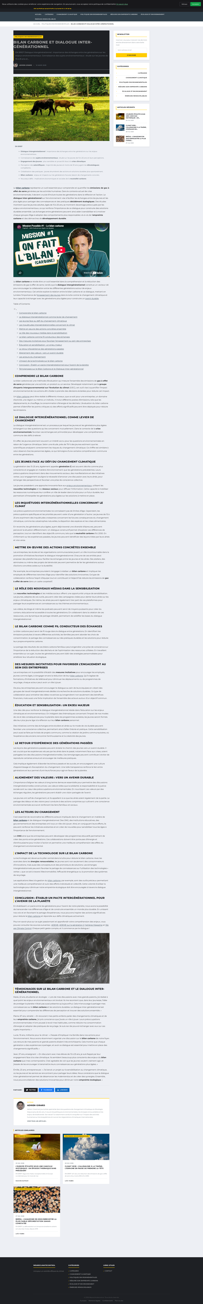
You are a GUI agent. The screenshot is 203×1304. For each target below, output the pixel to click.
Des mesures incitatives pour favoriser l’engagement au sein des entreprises (55, 341)
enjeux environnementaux (79, 485)
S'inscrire (131, 55)
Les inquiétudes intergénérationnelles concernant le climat (47, 325)
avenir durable (92, 298)
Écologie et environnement (152, 14)
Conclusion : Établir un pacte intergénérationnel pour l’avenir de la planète (54, 365)
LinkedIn (64, 1090)
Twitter (32, 1090)
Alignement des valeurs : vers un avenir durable (41, 353)
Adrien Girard (36, 1105)
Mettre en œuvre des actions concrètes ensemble (42, 329)
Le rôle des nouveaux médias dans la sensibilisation (43, 333)
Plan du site (119, 1301)
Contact (108, 1271)
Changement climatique (67, 14)
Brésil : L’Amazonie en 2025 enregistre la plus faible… (136, 138)
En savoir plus (122, 4)
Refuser (184, 4)
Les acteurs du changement (32, 357)
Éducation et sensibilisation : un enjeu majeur (40, 345)
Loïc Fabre (69, 1181)
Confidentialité (107, 1301)
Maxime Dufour (22, 1181)
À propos (83, 1301)
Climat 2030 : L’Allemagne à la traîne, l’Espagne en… (136, 127)
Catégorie (49, 14)
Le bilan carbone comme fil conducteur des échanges (44, 337)
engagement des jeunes (49, 295)
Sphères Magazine (93, 925)
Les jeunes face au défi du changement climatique (43, 321)
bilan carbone (23, 188)
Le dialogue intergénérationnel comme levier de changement (48, 317)
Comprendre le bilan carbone (33, 313)
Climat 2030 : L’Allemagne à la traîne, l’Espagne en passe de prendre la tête (84, 1167)
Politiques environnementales (93, 14)
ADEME (55, 925)
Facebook (47, 1090)
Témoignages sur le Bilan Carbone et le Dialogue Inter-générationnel (51, 369)
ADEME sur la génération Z (71, 925)
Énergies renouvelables (45, 19)
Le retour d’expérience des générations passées (41, 349)
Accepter (195, 4)
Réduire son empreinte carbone (124, 14)
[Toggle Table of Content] (15, 309)
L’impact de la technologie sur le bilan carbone (41, 361)
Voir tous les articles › (37, 1121)
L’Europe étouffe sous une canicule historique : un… (135, 116)
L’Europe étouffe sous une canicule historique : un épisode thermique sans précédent (36, 1168)
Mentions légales (94, 1301)
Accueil (38, 14)
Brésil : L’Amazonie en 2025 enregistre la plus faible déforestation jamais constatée (36, 1221)
